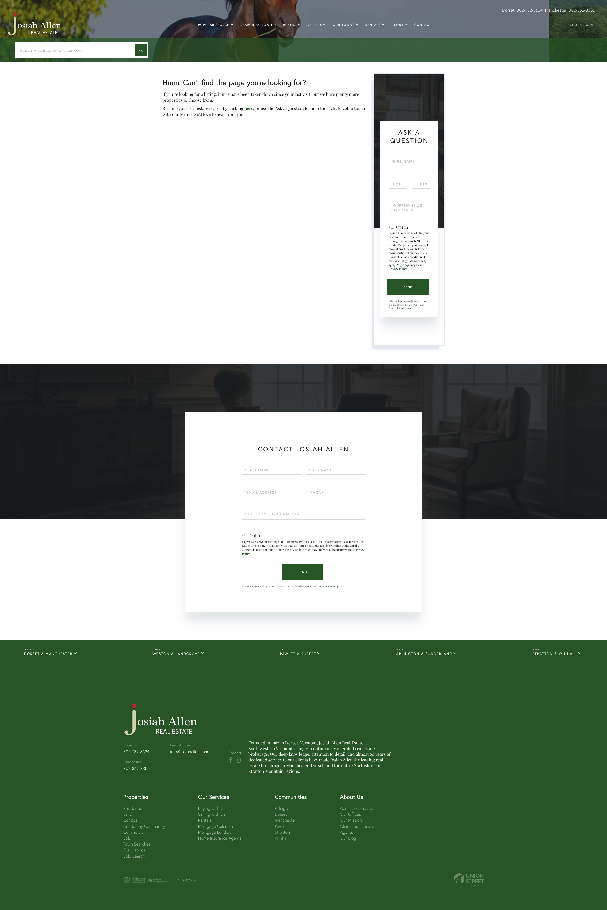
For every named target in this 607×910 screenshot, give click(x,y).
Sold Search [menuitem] (134, 856)
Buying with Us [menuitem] (211, 808)
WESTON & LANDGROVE (176, 653)
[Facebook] (230, 760)
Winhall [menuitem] (281, 838)
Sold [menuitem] (127, 838)
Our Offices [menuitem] (350, 814)
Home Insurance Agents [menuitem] (219, 838)
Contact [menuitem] (423, 25)
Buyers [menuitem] (290, 25)
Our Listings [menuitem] (134, 850)
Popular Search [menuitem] (214, 25)
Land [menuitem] (127, 814)
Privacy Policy (398, 269)
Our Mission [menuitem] (351, 820)
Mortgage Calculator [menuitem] (217, 826)
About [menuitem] (397, 25)
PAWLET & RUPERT (298, 653)
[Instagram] (238, 760)
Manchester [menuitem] (285, 820)
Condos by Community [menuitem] (144, 826)
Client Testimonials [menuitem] (357, 826)
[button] (141, 50)
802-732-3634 (530, 10)
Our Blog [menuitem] (348, 838)
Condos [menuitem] (130, 820)
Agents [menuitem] (346, 832)
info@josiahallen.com (189, 751)
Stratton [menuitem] (282, 832)
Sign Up (573, 25)
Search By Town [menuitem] (256, 25)
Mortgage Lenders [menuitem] (214, 832)
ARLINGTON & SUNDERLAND (424, 653)
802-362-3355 (582, 10)
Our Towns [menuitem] (343, 25)
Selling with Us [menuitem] (211, 814)
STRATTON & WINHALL (554, 653)
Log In (588, 25)
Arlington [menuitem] (283, 808)
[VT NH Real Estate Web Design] (469, 879)
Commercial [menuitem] (134, 832)
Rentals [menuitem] (373, 25)
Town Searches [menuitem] (136, 844)
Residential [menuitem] (133, 808)
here (248, 108)
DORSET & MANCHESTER (48, 653)
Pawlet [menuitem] (281, 826)
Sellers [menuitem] (314, 25)
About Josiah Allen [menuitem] (357, 808)
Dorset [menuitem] (281, 814)
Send (408, 287)
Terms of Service (397, 308)
